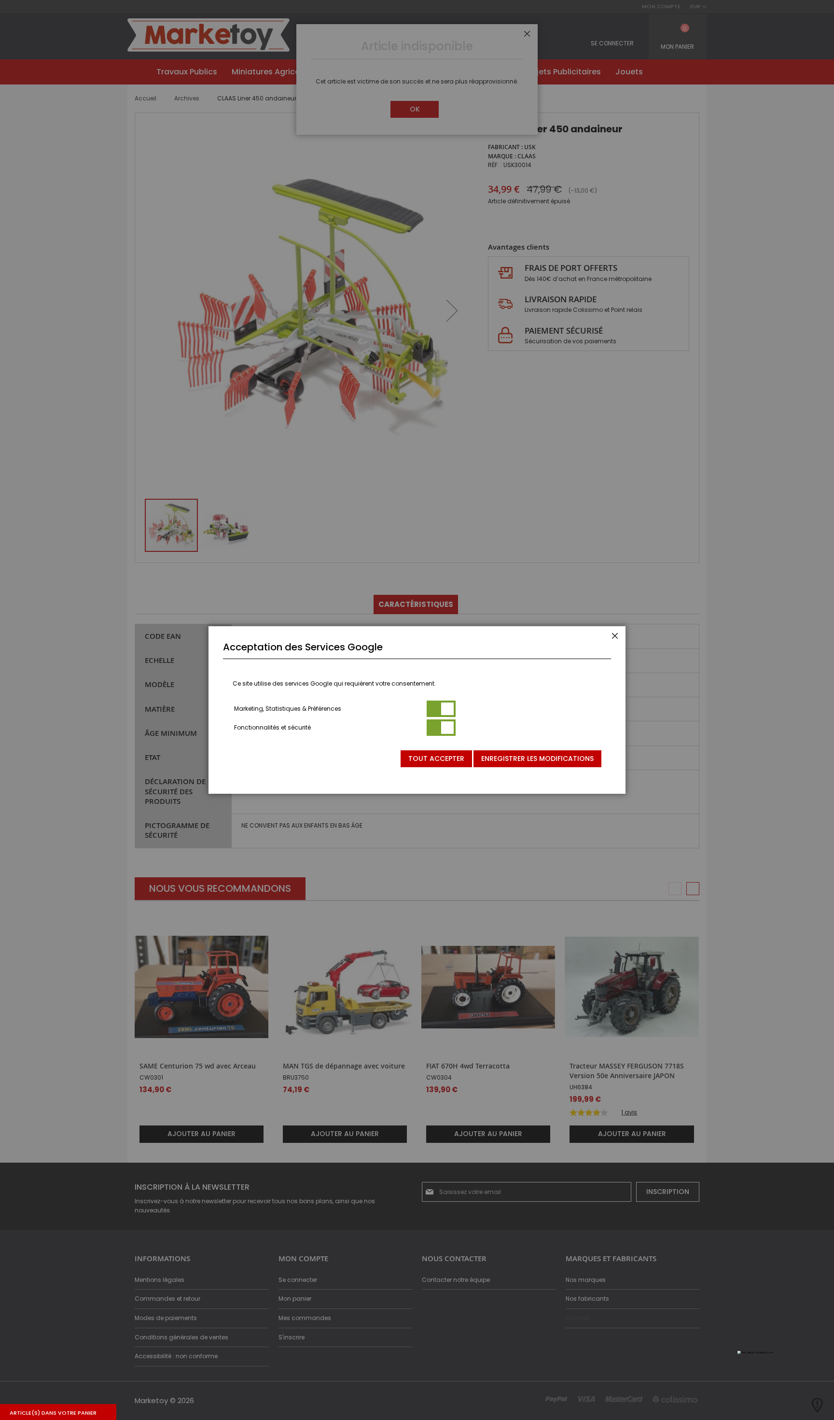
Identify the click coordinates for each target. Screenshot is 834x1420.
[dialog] (417, 710)
